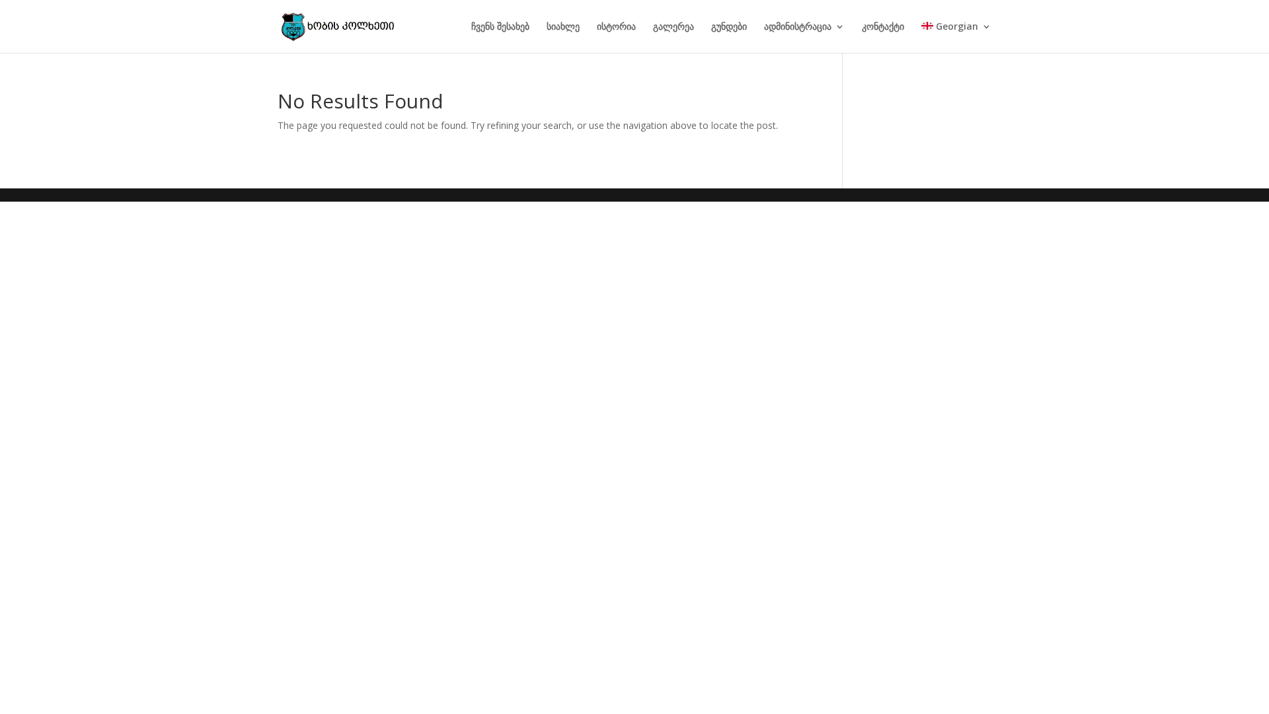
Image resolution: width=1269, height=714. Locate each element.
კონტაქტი (883, 27)
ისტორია (616, 27)
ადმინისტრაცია (797, 27)
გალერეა (673, 27)
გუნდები (729, 27)
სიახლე (563, 27)
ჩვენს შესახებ (500, 27)
